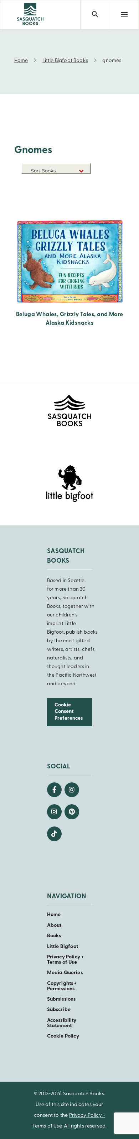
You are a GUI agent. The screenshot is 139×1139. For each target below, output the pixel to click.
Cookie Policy (63, 1036)
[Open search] (94, 14)
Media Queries (65, 973)
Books (54, 936)
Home (54, 915)
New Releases (74, 183)
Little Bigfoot (62, 946)
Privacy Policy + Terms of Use (65, 959)
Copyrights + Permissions (62, 986)
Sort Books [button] (44, 170)
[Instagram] (72, 789)
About (54, 925)
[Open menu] (124, 14)
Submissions (61, 999)
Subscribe (59, 1009)
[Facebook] (54, 789)
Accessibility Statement (62, 1023)
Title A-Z (79, 194)
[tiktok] (54, 833)
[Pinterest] (72, 811)
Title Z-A (79, 205)
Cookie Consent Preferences (69, 711)
